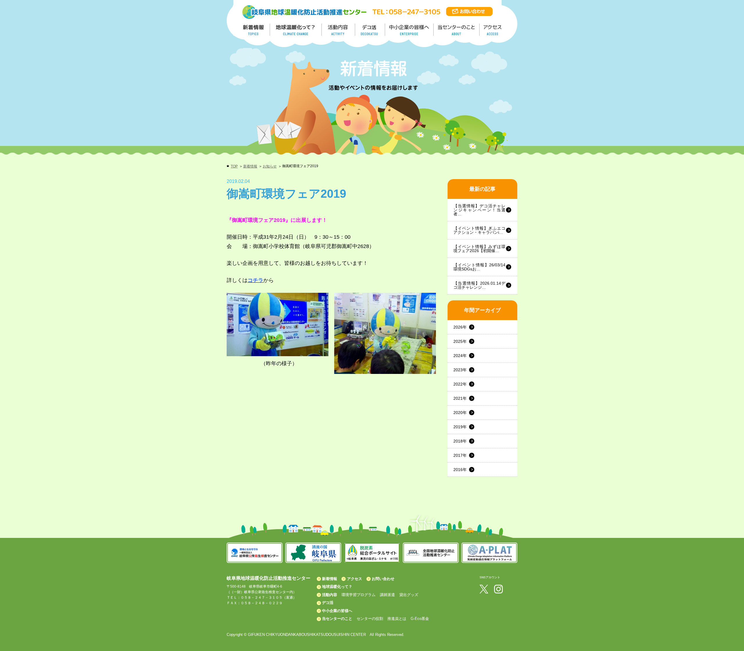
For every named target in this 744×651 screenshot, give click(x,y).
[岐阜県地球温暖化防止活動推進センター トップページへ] (304, 6)
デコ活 (370, 30)
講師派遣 (387, 595)
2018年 (460, 441)
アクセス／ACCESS (493, 30)
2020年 (460, 412)
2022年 (460, 384)
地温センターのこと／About (457, 30)
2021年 (460, 398)
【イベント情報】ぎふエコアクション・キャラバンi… (479, 230)
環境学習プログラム (358, 595)
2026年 (460, 327)
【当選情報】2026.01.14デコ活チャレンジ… (479, 285)
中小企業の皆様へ (410, 30)
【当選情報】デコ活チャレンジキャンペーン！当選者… (479, 210)
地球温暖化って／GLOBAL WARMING (296, 30)
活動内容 (329, 595)
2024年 (460, 355)
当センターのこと (337, 618)
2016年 (460, 469)
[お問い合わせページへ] (469, 10)
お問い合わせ (383, 579)
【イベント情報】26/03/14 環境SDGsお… (479, 267)
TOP (234, 166)
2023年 (460, 370)
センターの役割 (370, 618)
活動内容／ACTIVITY (338, 30)
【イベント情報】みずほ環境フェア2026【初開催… (479, 248)
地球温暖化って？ (337, 586)
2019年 (460, 427)
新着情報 (250, 166)
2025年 (460, 341)
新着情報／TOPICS (254, 30)
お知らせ (270, 166)
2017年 (460, 455)
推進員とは (396, 618)
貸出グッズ (408, 595)
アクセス (354, 579)
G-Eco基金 (420, 618)
